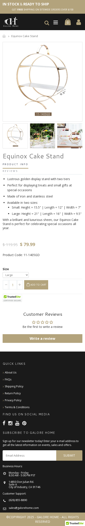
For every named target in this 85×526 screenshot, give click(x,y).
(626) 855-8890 (18, 500)
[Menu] (56, 23)
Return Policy (13, 393)
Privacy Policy (13, 400)
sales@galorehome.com (24, 508)
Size (6, 269)
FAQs (8, 379)
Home (4, 36)
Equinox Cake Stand (33, 156)
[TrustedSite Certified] (12, 298)
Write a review (42, 338)
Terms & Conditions (17, 407)
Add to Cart (38, 284)
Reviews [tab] (10, 171)
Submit (69, 455)
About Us (10, 372)
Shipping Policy (14, 386)
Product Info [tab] (15, 164)
